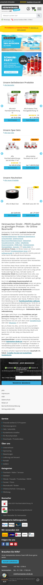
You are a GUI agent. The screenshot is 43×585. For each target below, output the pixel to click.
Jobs (3, 390)
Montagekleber (7, 247)
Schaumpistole (7, 239)
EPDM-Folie (18, 245)
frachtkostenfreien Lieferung (29, 301)
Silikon (17, 243)
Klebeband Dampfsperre (26, 236)
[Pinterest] (15, 544)
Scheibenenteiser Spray (19, 251)
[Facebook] (3, 544)
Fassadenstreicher (8, 243)
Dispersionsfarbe (8, 245)
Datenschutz (6, 400)
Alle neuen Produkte (11, 180)
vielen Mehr (27, 247)
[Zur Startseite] (11, 9)
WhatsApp (12, 323)
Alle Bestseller (9, 85)
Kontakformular (35, 321)
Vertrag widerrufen (8, 409)
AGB (3, 397)
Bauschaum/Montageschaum (12, 241)
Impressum (5, 393)
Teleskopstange (28, 245)
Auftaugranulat (7, 253)
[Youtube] (11, 544)
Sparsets (16, 247)
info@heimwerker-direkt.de (23, 574)
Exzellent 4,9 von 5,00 (33, 2)
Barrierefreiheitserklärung (11, 406)
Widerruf (5, 403)
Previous (2, 106)
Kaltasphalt (27, 241)
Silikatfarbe (25, 243)
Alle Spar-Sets (9, 133)
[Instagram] (7, 544)
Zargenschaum (18, 239)
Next (41, 106)
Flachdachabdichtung (9, 236)
